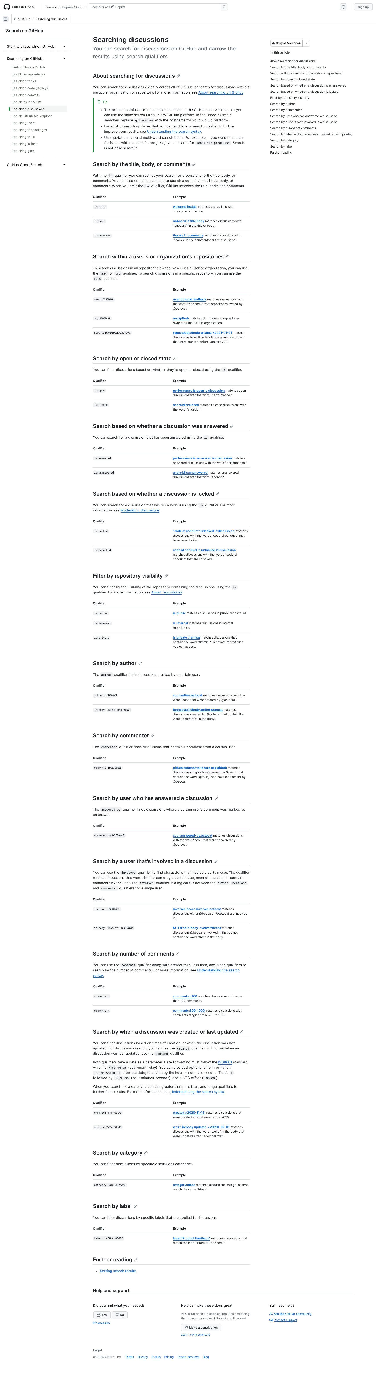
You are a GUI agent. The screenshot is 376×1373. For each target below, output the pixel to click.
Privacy (142, 1357)
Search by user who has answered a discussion (153, 798)
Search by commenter (121, 735)
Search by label (112, 1206)
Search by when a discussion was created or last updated (165, 1032)
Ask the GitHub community (293, 1314)
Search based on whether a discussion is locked (153, 494)
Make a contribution (203, 1327)
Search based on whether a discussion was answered (160, 426)
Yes (104, 1315)
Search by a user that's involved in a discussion (152, 861)
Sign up (363, 7)
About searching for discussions (134, 76)
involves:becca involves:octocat (197, 909)
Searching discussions (51, 19)
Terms (129, 1357)
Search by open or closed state (132, 358)
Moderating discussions (140, 510)
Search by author (115, 663)
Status (156, 1357)
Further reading (112, 1259)
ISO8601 (225, 1062)
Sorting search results (118, 1271)
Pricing (169, 1357)
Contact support (285, 1320)
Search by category (118, 1153)
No (122, 1315)
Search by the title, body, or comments (141, 164)
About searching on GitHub (220, 92)
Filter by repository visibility (128, 576)
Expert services (188, 1357)
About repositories (166, 592)
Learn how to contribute (195, 1334)
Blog (206, 1357)
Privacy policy (101, 1322)
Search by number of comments (133, 954)
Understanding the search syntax (174, 131)
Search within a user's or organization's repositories (158, 256)
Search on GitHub (24, 30)
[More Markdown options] (306, 43)
